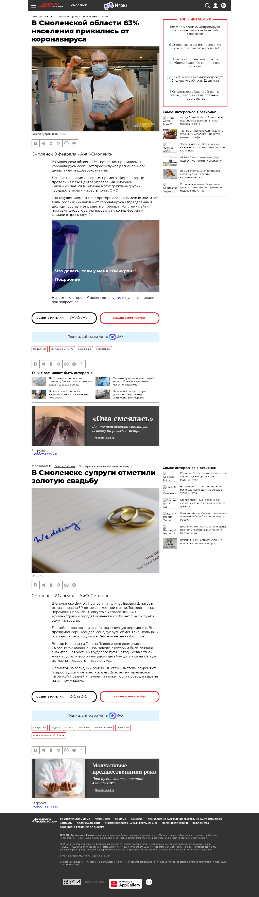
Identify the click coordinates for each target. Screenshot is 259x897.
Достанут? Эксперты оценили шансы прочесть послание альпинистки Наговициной (203, 530)
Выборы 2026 (200, 823)
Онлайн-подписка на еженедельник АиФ (131, 823)
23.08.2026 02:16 (41, 466)
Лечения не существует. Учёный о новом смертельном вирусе (201, 541)
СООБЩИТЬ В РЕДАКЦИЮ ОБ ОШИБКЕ (82, 827)
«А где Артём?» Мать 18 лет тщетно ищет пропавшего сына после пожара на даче (202, 120)
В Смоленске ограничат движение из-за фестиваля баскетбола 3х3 (195, 46)
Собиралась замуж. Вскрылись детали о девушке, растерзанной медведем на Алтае (201, 187)
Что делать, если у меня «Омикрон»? (96, 270)
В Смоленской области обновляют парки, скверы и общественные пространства (195, 95)
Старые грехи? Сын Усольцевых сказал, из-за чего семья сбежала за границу (202, 503)
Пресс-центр (102, 819)
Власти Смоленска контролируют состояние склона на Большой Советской (195, 30)
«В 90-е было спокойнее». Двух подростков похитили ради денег (201, 159)
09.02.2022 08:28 (42, 16)
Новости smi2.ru (45, 454)
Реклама (120, 819)
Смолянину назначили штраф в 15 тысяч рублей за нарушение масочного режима (134, 381)
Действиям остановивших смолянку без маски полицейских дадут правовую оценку (70, 381)
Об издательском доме (75, 819)
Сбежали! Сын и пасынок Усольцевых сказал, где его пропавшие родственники (203, 476)
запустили (115, 298)
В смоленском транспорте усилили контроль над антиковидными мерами (129, 394)
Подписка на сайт (88, 823)
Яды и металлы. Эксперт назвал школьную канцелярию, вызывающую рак (200, 174)
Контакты (66, 823)
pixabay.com (39, 575)
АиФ (63, 133)
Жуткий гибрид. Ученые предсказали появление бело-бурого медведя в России (203, 516)
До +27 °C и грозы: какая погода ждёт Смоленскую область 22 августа (195, 79)
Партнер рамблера (94, 882)
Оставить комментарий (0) (129, 318)
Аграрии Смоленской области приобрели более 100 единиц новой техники (195, 63)
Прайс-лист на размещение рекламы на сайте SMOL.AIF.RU (185, 819)
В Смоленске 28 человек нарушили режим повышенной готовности (68, 394)
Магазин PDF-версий (175, 823)
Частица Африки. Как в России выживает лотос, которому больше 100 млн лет (202, 147)
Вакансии (137, 819)
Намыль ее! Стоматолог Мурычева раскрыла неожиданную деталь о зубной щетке (202, 489)
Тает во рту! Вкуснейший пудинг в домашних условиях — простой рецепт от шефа (201, 134)
